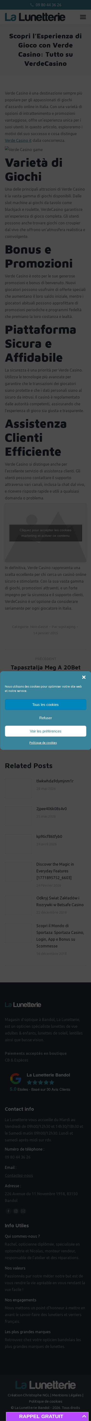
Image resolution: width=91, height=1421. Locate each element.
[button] (83, 677)
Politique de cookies (43, 742)
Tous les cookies (45, 705)
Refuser (45, 718)
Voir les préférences (45, 731)
